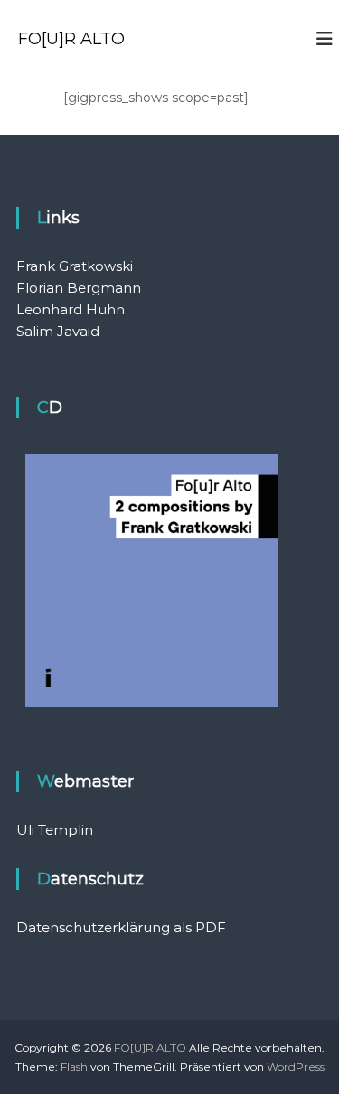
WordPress (296, 1066)
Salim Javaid (57, 331)
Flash (74, 1066)
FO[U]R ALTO (71, 39)
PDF (210, 927)
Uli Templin (54, 829)
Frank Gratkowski (74, 266)
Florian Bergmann (78, 287)
